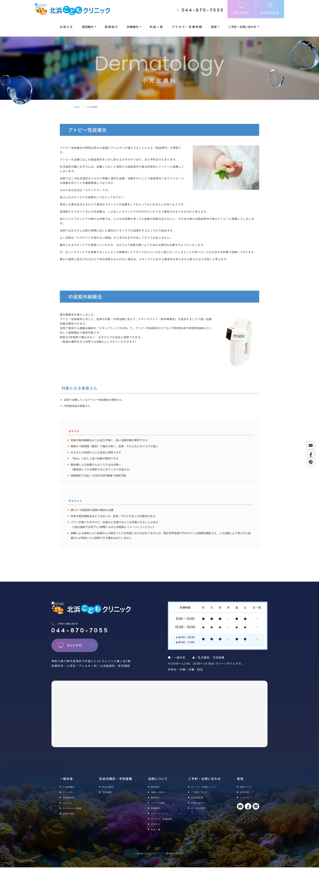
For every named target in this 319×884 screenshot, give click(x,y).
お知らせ (66, 27)
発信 (214, 27)
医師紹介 (111, 27)
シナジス (67, 802)
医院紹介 (155, 786)
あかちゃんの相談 (72, 808)
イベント (244, 797)
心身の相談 (69, 813)
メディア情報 (158, 802)
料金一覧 (156, 27)
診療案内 (132, 27)
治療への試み (158, 792)
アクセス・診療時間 (187, 27)
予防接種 (107, 792)
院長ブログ (246, 786)
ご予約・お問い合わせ (242, 27)
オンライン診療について (204, 786)
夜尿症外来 (69, 797)
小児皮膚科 (69, 786)
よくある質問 (198, 808)
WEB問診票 (197, 797)
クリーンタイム (159, 813)
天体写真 (244, 792)
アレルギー (69, 792)
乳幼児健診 (108, 786)
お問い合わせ (198, 802)
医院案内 (87, 27)
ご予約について (199, 792)
